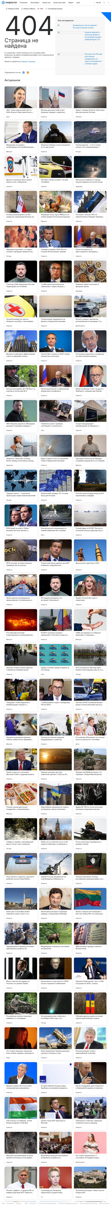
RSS (26, 1203)
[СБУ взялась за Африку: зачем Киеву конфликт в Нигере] (21, 1113)
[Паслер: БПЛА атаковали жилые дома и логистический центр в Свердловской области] (90, 695)
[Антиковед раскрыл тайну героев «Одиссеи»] (90, 1183)
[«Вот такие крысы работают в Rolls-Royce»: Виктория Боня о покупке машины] (21, 102)
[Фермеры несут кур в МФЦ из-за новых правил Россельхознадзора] (55, 207)
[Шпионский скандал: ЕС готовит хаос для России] (55, 486)
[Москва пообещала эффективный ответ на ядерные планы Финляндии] (21, 346)
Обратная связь (104, 1203)
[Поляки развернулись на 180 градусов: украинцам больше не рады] (21, 207)
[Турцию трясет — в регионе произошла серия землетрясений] (21, 486)
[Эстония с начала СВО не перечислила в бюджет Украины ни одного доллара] (90, 207)
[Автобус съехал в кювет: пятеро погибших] (55, 172)
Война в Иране (29, 9)
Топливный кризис (55, 9)
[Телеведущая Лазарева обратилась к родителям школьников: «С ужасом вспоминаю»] (55, 1183)
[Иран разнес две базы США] (90, 555)
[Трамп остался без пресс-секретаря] (90, 590)
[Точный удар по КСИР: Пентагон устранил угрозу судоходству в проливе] (90, 521)
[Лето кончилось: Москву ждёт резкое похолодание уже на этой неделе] (90, 660)
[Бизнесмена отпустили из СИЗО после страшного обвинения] (55, 974)
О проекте (33, 1203)
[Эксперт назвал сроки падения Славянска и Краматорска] (21, 660)
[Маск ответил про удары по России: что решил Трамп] (21, 974)
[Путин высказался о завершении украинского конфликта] (55, 381)
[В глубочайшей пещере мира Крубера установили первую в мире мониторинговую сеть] (55, 1078)
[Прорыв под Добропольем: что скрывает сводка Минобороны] (90, 764)
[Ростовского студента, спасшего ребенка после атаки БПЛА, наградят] (21, 869)
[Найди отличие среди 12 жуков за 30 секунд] (55, 660)
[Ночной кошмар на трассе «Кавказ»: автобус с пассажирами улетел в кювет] (21, 311)
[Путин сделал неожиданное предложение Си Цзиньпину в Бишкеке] (21, 590)
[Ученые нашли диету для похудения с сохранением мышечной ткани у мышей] (21, 799)
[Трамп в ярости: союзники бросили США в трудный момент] (21, 764)
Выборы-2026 (13, 9)
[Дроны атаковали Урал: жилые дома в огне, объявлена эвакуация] (21, 172)
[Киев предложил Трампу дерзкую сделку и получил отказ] (55, 1043)
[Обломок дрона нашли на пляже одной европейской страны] (90, 1008)
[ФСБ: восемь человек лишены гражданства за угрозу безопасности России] (21, 555)
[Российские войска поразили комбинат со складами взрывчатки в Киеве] (21, 1008)
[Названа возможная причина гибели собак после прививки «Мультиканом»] (21, 730)
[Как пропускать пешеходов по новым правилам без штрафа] (55, 521)
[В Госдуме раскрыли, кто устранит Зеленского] (55, 590)
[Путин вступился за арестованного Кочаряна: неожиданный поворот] (90, 242)
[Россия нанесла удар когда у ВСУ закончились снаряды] (90, 486)
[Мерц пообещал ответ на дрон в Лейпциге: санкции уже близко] (90, 381)
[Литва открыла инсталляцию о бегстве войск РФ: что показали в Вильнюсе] (90, 904)
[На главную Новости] (11, 2)
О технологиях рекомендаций (47, 1203)
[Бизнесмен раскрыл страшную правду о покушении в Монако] (55, 904)
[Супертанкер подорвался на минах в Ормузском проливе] (55, 311)
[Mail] (3, 2)
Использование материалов (88, 1203)
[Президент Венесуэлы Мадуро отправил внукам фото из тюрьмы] (90, 451)
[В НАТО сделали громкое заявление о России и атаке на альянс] (55, 625)
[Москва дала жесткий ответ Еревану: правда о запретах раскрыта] (55, 102)
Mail (3, 1203)
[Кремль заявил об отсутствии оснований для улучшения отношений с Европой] (21, 1078)
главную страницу (28, 61)
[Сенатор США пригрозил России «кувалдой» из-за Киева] (21, 277)
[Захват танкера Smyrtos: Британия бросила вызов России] (90, 102)
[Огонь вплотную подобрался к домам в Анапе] (90, 834)
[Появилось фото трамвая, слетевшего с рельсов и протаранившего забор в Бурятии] (55, 416)
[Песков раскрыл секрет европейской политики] (90, 1043)
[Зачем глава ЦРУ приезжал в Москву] (55, 1113)
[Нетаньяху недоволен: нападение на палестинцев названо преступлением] (90, 346)
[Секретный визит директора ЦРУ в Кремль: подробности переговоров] (55, 555)
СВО (41, 9)
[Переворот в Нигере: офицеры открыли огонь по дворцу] (90, 1113)
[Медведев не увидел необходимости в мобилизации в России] (21, 137)
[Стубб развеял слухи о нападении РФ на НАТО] (55, 695)
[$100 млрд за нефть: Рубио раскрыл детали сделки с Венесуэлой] (21, 521)
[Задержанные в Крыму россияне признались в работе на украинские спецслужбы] (21, 939)
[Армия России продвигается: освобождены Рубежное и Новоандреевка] (55, 869)
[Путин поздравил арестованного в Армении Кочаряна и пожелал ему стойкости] (90, 1078)
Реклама (18, 1203)
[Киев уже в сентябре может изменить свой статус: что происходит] (21, 904)
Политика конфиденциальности (68, 1203)
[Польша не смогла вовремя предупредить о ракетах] (55, 730)
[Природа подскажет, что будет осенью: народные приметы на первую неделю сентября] (21, 242)
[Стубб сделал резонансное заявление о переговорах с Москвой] (55, 277)
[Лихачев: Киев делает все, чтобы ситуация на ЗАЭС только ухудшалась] (90, 974)
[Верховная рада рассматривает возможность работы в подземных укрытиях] (55, 1148)
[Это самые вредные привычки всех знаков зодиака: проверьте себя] (21, 1043)
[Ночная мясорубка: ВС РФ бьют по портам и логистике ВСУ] (21, 381)
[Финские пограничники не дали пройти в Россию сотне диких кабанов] (21, 1148)
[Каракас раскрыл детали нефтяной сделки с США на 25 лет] (55, 764)
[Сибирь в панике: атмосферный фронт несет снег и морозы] (21, 834)
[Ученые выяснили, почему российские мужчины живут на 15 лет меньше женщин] (90, 869)
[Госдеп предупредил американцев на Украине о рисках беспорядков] (90, 416)
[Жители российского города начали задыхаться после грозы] (90, 172)
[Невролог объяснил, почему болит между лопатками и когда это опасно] (21, 451)
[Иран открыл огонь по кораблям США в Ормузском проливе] (55, 451)
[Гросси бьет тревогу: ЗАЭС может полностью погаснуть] (55, 346)
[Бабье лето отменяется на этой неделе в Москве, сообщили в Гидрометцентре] (55, 834)
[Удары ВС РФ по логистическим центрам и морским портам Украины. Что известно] (90, 799)
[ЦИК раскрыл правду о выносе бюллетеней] (90, 939)
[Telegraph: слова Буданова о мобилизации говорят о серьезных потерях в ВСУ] (21, 695)
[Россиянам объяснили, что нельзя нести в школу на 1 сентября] (90, 730)
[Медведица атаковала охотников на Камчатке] (55, 939)
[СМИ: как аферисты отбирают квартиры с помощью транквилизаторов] (90, 625)
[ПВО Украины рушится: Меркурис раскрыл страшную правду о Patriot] (21, 416)
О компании (10, 1203)
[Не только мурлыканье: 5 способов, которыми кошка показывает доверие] (90, 1148)
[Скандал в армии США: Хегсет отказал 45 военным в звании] (55, 242)
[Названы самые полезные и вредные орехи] (90, 277)
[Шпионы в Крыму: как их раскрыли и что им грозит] (55, 137)
